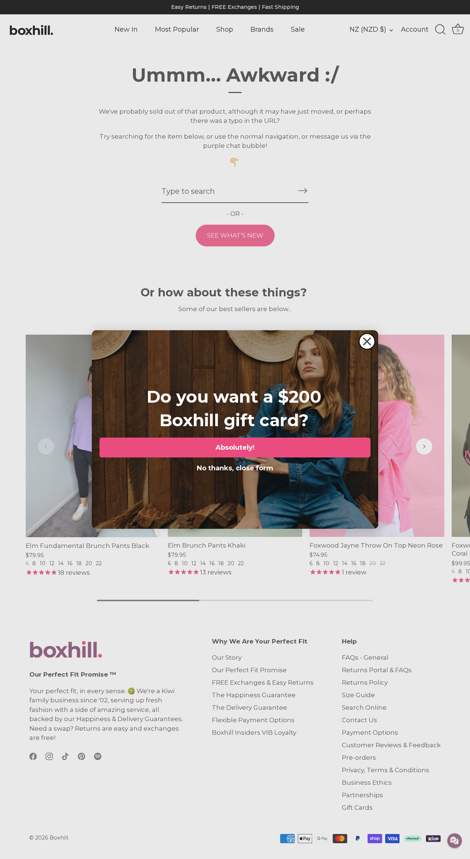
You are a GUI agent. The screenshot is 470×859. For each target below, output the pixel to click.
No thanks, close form (235, 466)
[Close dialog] (367, 341)
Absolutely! (235, 447)
